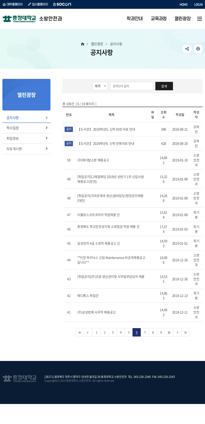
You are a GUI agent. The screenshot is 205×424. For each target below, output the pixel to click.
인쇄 (198, 48)
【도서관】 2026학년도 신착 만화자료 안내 (106, 143)
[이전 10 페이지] (88, 332)
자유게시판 (14, 148)
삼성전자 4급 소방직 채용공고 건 (99, 243)
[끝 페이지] (186, 332)
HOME (184, 4)
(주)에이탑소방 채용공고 (93, 160)
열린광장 (97, 44)
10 (169, 332)
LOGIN (198, 4)
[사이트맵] (200, 19)
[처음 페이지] (80, 332)
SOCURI (62, 4)
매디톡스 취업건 (88, 295)
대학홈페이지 (15, 4)
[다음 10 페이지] (178, 332)
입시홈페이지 (40, 4)
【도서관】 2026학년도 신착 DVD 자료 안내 (106, 129)
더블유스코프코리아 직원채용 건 (98, 214)
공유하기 (187, 48)
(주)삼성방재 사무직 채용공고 (96, 312)
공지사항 (12, 117)
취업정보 (12, 138)
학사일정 (12, 127)
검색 (164, 86)
